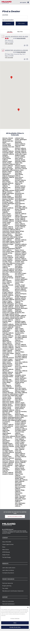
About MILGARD (6, 541)
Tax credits (5, 588)
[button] (11, 77)
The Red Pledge (6, 557)
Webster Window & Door (16, 50)
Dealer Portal (5, 554)
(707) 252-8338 (9, 43)
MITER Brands (6, 552)
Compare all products (8, 572)
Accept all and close (15, 627)
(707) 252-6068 (9, 57)
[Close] (28, 607)
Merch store (5, 549)
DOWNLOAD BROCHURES (15, 516)
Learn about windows (8, 570)
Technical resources (7, 583)
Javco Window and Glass (16, 36)
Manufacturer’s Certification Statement (12, 591)
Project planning (6, 585)
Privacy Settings (15, 618)
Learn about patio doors (8, 567)
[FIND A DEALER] (28, 3)
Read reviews (21, 38)
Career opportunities (7, 544)
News (3, 547)
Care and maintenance (8, 604)
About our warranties (8, 601)
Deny (15, 622)
